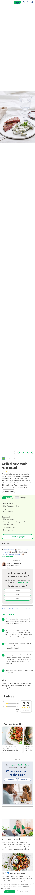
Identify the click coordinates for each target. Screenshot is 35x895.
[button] (17, 888)
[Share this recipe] (27, 452)
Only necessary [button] (23, 891)
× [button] (33, 884)
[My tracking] (24, 2)
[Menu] (2, 2)
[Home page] (17, 2)
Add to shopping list (18, 537)
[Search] (6, 2)
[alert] (17, 888)
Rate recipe (9, 491)
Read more (26, 886)
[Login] (32, 2)
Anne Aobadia (9, 550)
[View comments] (19, 452)
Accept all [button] (10, 891)
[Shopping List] (28, 2)
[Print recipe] (23, 452)
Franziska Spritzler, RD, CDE (11, 554)
